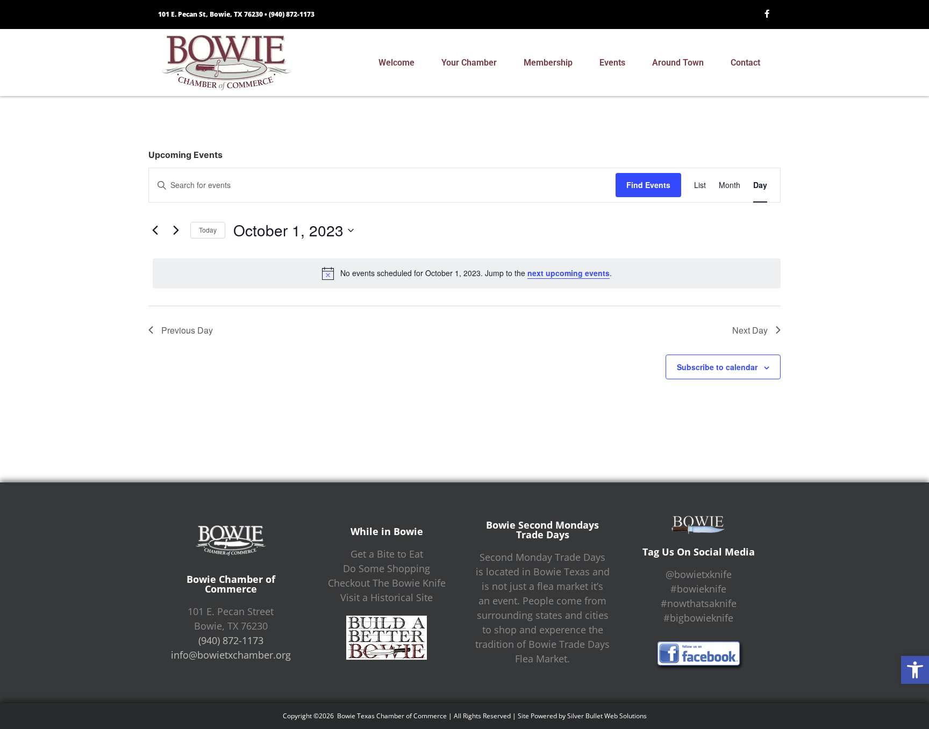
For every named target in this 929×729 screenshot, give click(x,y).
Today (208, 229)
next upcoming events (568, 273)
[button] (915, 670)
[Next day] (175, 230)
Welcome (396, 62)
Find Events (648, 184)
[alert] (467, 273)
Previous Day (187, 330)
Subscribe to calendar (717, 367)
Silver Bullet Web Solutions (607, 715)
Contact (745, 62)
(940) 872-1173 (292, 14)
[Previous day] (154, 230)
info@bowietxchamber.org (231, 654)
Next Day (750, 330)
